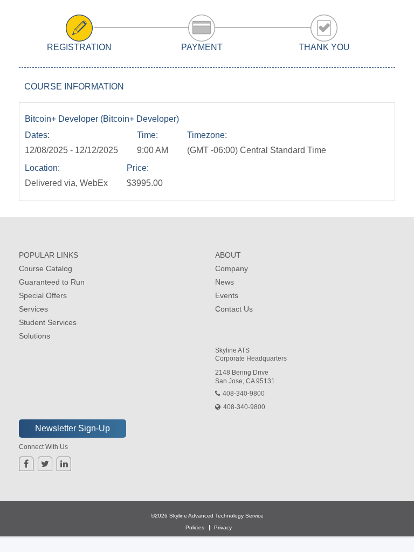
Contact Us (234, 309)
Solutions (34, 336)
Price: (138, 167)
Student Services (48, 322)
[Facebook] (26, 463)
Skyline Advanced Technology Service (216, 516)
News (224, 282)
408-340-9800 (244, 393)
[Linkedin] (64, 463)
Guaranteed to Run (52, 282)
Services (33, 309)
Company (231, 268)
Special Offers (43, 295)
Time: (147, 135)
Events (226, 295)
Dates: (37, 135)
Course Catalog (45, 268)
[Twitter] (45, 463)
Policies (194, 527)
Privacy (223, 527)
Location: (42, 167)
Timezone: (207, 135)
